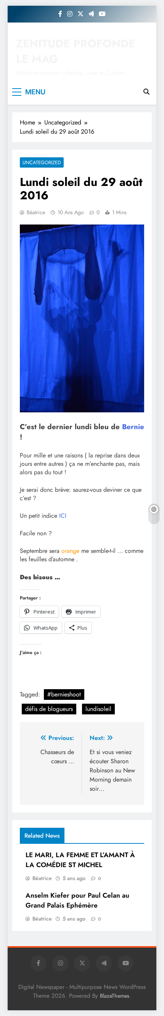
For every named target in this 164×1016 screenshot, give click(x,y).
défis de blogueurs (49, 708)
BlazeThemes (114, 996)
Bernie (133, 427)
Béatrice (36, 212)
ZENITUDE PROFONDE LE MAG (75, 51)
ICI (62, 515)
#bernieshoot (64, 694)
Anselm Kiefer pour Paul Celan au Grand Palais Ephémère (77, 900)
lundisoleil (98, 708)
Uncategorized (42, 162)
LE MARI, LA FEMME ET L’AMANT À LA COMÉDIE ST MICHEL (80, 860)
